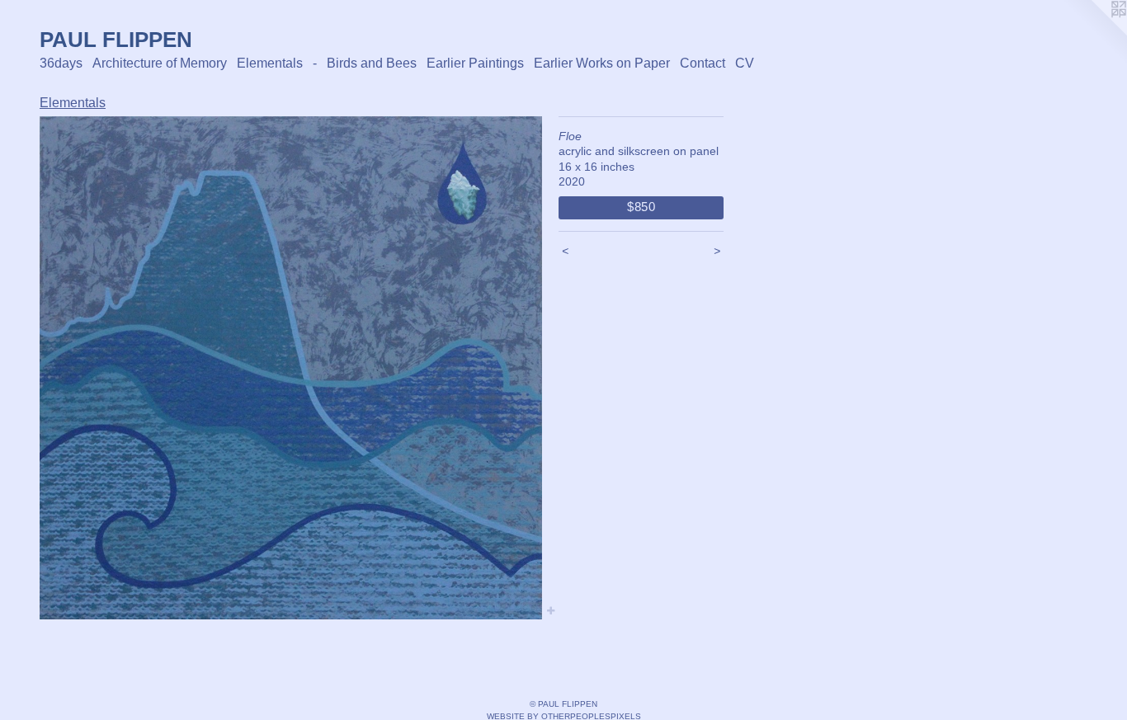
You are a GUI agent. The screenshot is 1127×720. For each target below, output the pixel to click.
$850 (641, 207)
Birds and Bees (372, 63)
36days (61, 63)
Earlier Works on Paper (602, 63)
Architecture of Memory (159, 63)
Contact (702, 63)
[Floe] (291, 368)
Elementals (270, 63)
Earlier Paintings (475, 63)
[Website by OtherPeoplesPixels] (1094, 33)
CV (744, 63)
